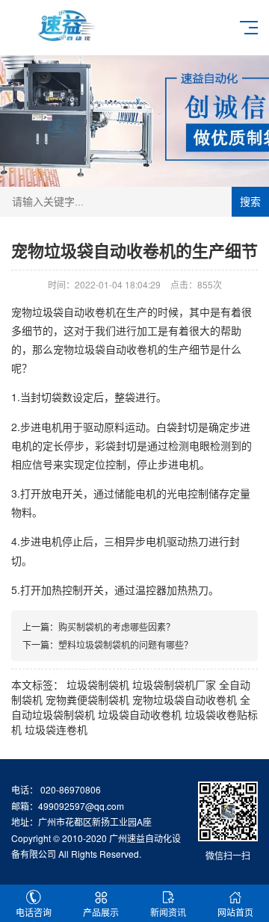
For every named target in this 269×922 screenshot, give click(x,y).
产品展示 (101, 912)
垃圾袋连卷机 (56, 729)
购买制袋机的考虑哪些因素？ (116, 626)
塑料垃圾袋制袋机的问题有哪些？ (125, 644)
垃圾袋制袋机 (98, 684)
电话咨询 (34, 912)
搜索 (250, 202)
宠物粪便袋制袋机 (87, 699)
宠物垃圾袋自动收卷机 (184, 699)
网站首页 (235, 912)
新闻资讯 (168, 912)
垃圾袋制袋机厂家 (174, 684)
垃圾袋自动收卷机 (140, 714)
